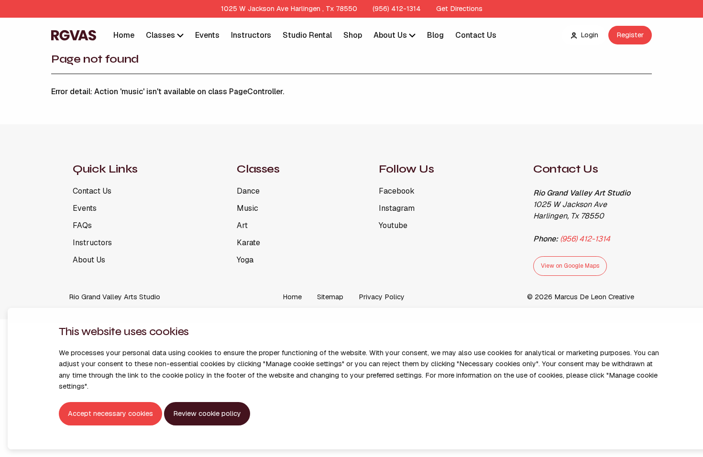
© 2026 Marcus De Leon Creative (580, 297)
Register (630, 35)
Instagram (397, 208)
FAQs (82, 225)
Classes (161, 35)
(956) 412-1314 (397, 8)
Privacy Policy (382, 297)
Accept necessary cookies (110, 413)
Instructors (251, 35)
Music (247, 208)
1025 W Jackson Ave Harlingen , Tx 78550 (289, 8)
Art (242, 225)
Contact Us (475, 35)
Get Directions (459, 8)
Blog (435, 35)
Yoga (245, 260)
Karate (248, 243)
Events (207, 35)
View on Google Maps (570, 266)
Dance (248, 191)
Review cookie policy (207, 413)
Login (589, 35)
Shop (352, 35)
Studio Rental (307, 35)
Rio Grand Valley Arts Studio (114, 297)
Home (123, 35)
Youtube (393, 225)
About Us (391, 35)
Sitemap (330, 297)
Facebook (397, 191)
